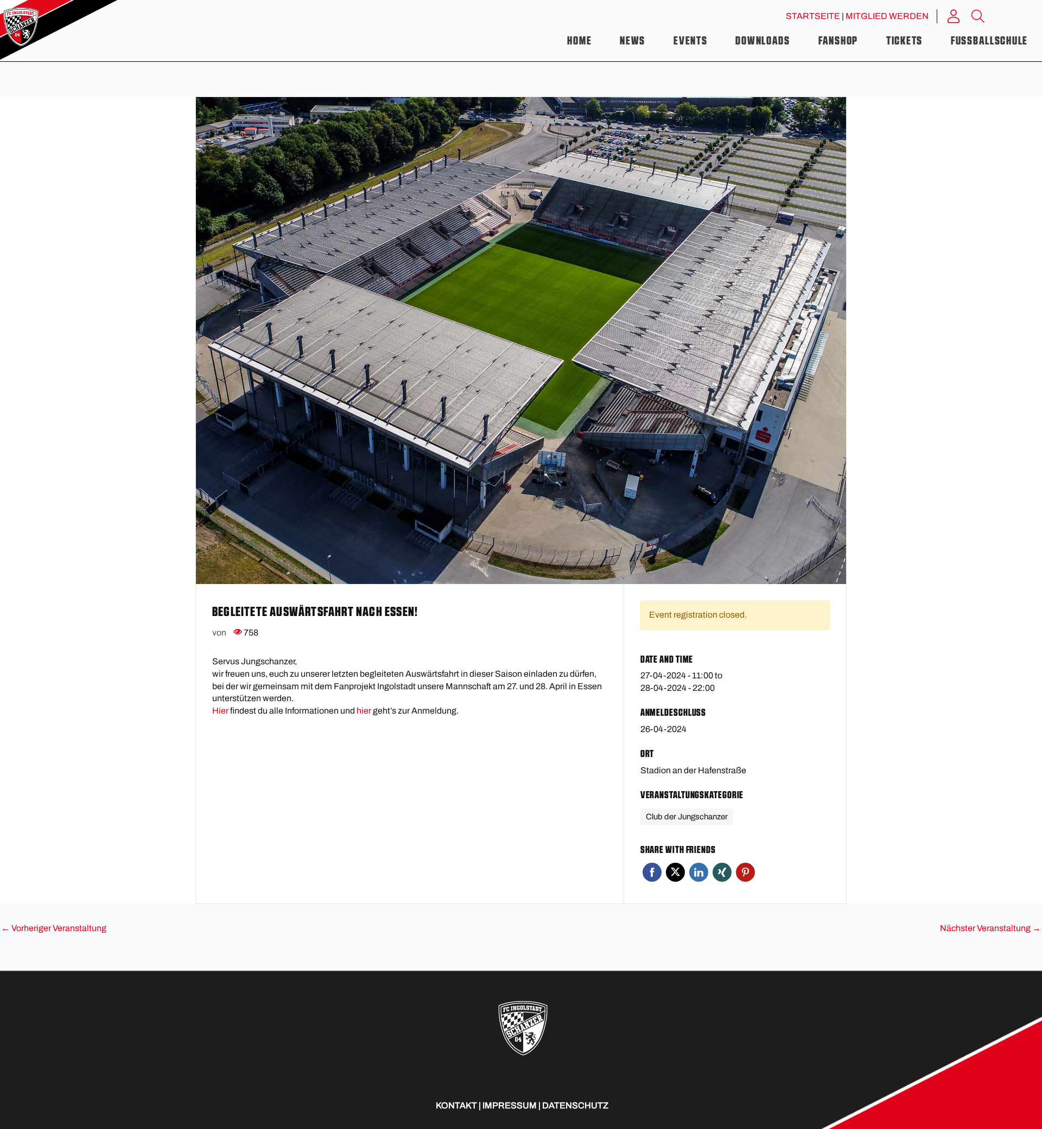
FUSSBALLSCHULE (989, 41)
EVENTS (690, 41)
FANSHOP (838, 41)
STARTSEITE (813, 16)
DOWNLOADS (762, 41)
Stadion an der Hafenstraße (693, 770)
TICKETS (904, 41)
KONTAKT (456, 1105)
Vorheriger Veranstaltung (53, 928)
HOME (579, 41)
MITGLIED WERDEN (887, 16)
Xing (722, 872)
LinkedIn (698, 872)
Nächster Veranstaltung (990, 928)
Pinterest (745, 872)
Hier (220, 710)
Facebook (652, 872)
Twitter (675, 872)
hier (364, 710)
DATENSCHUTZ (575, 1105)
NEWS (632, 41)
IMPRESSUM (509, 1105)
